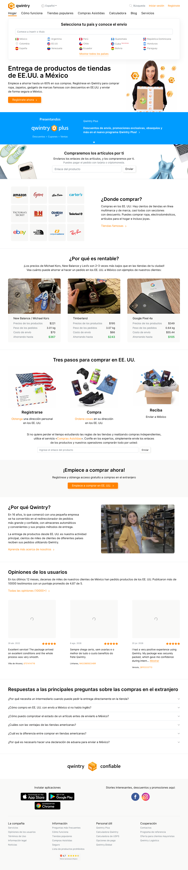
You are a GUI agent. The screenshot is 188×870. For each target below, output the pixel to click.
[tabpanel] (94, 128)
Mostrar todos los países (94, 53)
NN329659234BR (87, 663)
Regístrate (174, 5)
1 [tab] (94, 142)
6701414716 (29, 663)
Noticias (12, 844)
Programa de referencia (153, 832)
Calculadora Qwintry (107, 832)
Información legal (17, 840)
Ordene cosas (84, 419)
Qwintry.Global (104, 844)
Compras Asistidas (91, 13)
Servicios (147, 13)
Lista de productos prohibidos (68, 849)
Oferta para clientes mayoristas (157, 836)
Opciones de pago (106, 840)
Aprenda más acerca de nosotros (29, 549)
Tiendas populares (60, 13)
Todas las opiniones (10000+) (27, 590)
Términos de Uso (17, 836)
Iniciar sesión (156, 5)
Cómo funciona (32, 13)
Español (50, 5)
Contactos (145, 827)
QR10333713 (146, 667)
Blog (134, 13)
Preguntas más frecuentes (66, 827)
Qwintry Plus (103, 827)
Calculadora (117, 13)
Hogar (12, 13)
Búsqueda (139, 5)
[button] (94, 699)
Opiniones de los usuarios (22, 832)
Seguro (56, 844)
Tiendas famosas (112, 226)
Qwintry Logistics (149, 840)
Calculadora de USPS (107, 836)
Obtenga (17, 419)
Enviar (129, 169)
